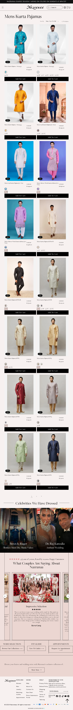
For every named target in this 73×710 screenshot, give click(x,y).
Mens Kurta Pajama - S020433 (45, 66)
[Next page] (41, 496)
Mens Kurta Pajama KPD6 (11, 416)
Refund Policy (43, 686)
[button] (3, 7)
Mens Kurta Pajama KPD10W (45, 241)
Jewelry (18, 689)
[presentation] (5, 597)
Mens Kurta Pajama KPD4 (44, 416)
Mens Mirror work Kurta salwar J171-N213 (15, 242)
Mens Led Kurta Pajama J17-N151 (13, 183)
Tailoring (42, 699)
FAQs (27, 683)
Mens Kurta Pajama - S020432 (13, 66)
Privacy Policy (43, 683)
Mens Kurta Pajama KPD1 (44, 475)
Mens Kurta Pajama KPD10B (12, 300)
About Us (29, 686)
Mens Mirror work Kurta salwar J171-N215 (48, 183)
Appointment (20, 697)
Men (17, 686)
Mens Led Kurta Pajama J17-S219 (46, 124)
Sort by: (42, 21)
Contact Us (29, 689)
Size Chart (29, 692)
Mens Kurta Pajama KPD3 (11, 475)
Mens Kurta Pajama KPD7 (11, 358)
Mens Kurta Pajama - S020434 (13, 124)
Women (18, 683)
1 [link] (31, 496)
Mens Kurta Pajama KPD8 (44, 300)
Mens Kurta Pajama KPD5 (44, 358)
